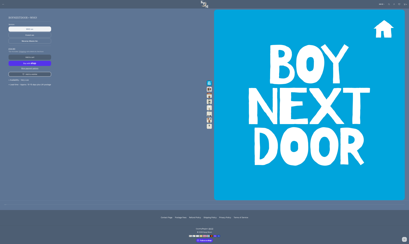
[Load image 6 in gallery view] (209, 114)
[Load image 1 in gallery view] (209, 83)
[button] (389, 4)
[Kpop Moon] (204, 4)
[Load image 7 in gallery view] (209, 120)
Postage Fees (180, 217)
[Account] (394, 4)
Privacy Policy (225, 217)
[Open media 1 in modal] (309, 105)
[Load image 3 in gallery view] (209, 95)
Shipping (22, 51)
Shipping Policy (210, 217)
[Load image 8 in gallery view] (209, 126)
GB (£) (381, 4)
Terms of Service (241, 217)
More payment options (29, 68)
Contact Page (166, 217)
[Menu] (4, 4)
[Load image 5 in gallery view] (209, 107)
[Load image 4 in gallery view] (209, 101)
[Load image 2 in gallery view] (209, 89)
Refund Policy (195, 217)
